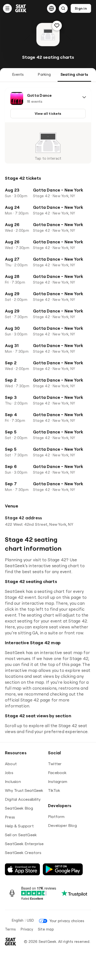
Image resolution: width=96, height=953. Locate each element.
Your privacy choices (66, 920)
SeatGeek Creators (23, 852)
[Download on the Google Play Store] (63, 869)
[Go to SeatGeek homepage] (21, 8)
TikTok (54, 790)
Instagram (57, 781)
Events (18, 74)
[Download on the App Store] (22, 869)
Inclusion (13, 781)
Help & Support (19, 825)
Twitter (55, 763)
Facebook (57, 772)
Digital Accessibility (23, 799)
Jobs (9, 772)
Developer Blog (62, 825)
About (11, 763)
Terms (10, 929)
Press (10, 817)
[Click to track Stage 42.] (57, 26)
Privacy (27, 929)
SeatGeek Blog (19, 808)
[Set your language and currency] (51, 8)
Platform (56, 816)
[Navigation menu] (7, 8)
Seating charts (74, 74)
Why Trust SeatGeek (24, 790)
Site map (46, 929)
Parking (44, 74)
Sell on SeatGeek (21, 834)
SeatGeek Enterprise (24, 843)
